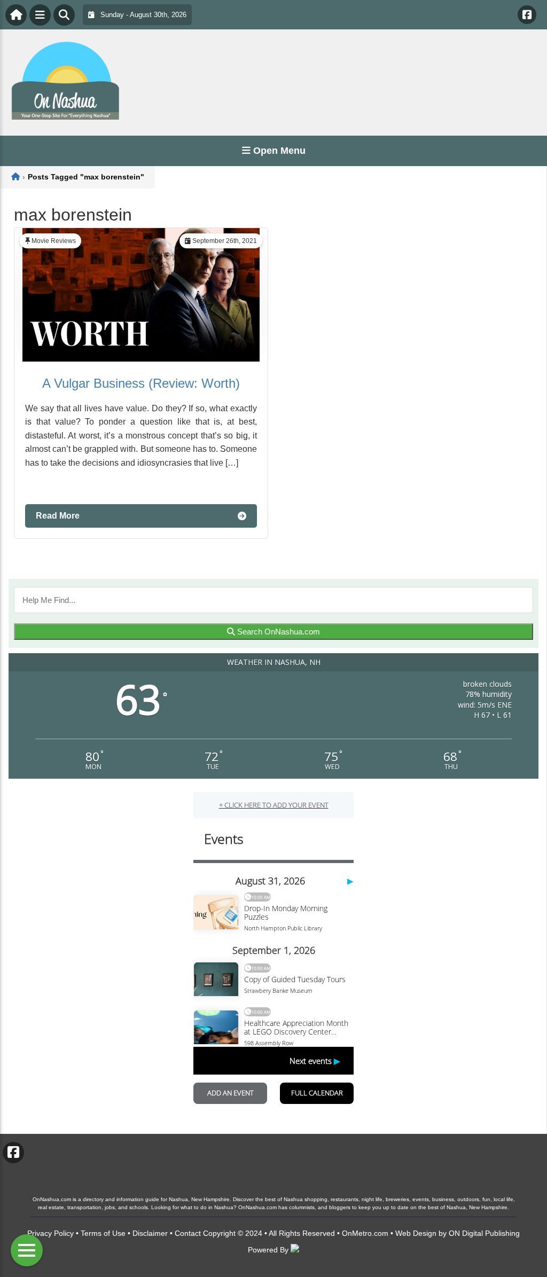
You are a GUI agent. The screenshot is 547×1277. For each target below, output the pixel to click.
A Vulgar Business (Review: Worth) (141, 383)
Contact (188, 1233)
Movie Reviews (54, 241)
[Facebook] (527, 14)
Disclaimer (150, 1233)
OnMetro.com (365, 1233)
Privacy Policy (50, 1233)
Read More (58, 515)
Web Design (415, 1233)
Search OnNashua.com (277, 631)
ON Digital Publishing (484, 1233)
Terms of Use (103, 1233)
